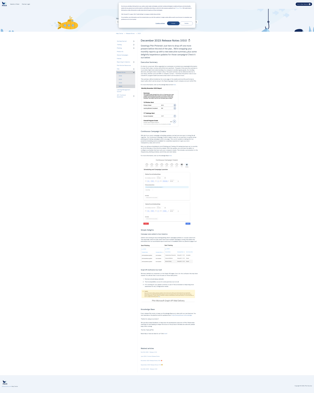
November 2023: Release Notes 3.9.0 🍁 (151, 360)
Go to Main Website (302, 4)
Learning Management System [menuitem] (123, 90)
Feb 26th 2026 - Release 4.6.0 (149, 369)
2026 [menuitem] (120, 76)
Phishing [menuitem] (119, 48)
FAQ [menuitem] (118, 69)
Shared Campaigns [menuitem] (122, 55)
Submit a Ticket (14, 4)
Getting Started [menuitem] (121, 41)
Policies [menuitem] (119, 58)
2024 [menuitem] (120, 83)
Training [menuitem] (119, 44)
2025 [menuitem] (120, 79)
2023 (139, 33)
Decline (186, 23)
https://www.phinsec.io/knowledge (181, 315)
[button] (134, 41)
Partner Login (26, 4)
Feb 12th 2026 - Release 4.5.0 (149, 352)
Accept (173, 23)
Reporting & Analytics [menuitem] (123, 62)
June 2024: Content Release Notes (150, 356)
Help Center (119, 33)
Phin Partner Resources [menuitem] (124, 65)
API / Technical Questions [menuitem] (121, 96)
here (174, 85)
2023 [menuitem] (120, 86)
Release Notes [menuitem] (121, 72)
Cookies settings (160, 23)
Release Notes (130, 33)
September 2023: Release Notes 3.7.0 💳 (152, 365)
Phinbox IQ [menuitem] (120, 51)
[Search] (196, 21)
